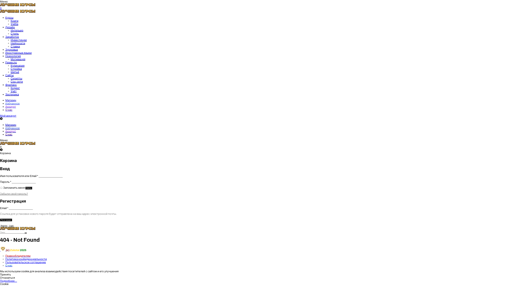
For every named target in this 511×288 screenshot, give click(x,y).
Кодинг (15, 88)
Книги (14, 20)
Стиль (15, 33)
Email (4, 208)
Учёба (14, 24)
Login (11, 226)
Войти (28, 188)
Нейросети (18, 43)
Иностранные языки (18, 52)
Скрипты (16, 78)
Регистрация (6, 220)
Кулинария (17, 65)
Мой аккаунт (8, 115)
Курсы (9, 17)
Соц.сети (17, 81)
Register (4, 226)
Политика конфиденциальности (26, 259)
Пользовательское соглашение (25, 262)
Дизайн (10, 27)
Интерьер (17, 30)
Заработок (12, 36)
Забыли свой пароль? (14, 193)
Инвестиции (19, 40)
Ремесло (11, 62)
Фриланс (11, 84)
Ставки (15, 46)
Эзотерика (12, 94)
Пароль (5, 181)
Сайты (9, 75)
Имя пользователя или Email (19, 176)
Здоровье (11, 49)
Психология (13, 56)
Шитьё (15, 72)
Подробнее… (8, 280)
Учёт (14, 91)
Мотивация (18, 59)
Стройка (16, 68)
